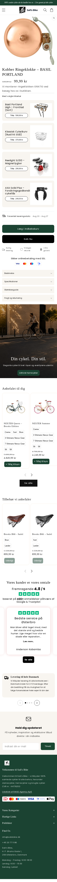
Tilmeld (48, 746)
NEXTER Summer (41, 423)
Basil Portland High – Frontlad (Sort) (14, 107)
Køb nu (28, 239)
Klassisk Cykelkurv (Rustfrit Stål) (16, 133)
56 (6, 449)
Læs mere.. (28, 641)
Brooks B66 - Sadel (13, 534)
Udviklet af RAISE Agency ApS (17, 791)
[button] (3, 10)
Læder (7, 546)
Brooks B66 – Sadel (42, 534)
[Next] (37, 703)
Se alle (28, 483)
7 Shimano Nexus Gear (15, 444)
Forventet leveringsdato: (19, 216)
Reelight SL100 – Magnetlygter (15, 162)
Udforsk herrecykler (28, 372)
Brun (21, 432)
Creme (7, 432)
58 (11, 449)
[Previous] (20, 703)
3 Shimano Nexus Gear (15, 438)
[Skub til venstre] (25, 475)
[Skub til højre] (31, 475)
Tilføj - (16, 115)
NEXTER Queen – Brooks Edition (13, 425)
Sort (15, 432)
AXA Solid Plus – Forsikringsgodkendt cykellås (17, 190)
